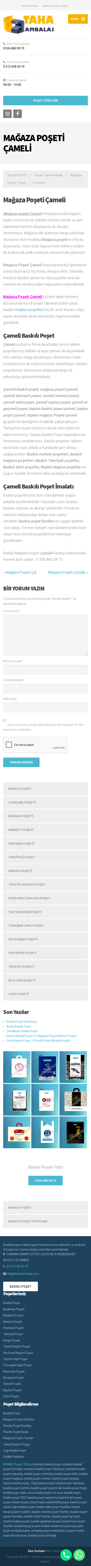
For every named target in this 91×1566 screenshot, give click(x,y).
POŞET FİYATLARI (45, 100)
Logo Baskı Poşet (14, 1450)
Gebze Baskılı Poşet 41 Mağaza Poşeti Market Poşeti (41, 1036)
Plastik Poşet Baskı (15, 1432)
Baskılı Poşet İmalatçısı (21, 1021)
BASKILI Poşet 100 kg (17, 1464)
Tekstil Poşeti (21, 966)
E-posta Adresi (13, 680)
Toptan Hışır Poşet (25, 912)
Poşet (22, 183)
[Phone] (66, 1555)
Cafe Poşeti (18, 994)
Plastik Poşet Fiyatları (17, 1425)
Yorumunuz (12, 611)
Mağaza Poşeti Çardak (66, 572)
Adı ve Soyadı (13, 661)
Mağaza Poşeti (20, 816)
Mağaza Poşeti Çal (21, 572)
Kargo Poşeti (20, 871)
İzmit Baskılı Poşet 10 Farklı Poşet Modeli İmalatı (38, 1040)
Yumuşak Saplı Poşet (26, 925)
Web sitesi (10, 699)
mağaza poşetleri (29, 309)
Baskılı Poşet (30, 5)
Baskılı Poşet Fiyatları (56, 5)
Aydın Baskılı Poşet (19, 1026)
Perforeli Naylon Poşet (29, 898)
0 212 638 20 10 (17, 1266)
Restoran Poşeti (23, 939)
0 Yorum (39, 183)
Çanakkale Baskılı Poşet (22, 1031)
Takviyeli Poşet (21, 857)
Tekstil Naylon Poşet (27, 884)
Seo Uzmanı (36, 1551)
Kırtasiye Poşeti (22, 953)
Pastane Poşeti (21, 843)
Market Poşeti (20, 829)
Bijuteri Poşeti (21, 980)
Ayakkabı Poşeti (22, 802)
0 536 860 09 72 (45, 1180)
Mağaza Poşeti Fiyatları (18, 1419)
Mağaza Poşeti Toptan (18, 1438)
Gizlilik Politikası (13, 1456)
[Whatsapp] (79, 1555)
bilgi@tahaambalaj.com (23, 1273)
